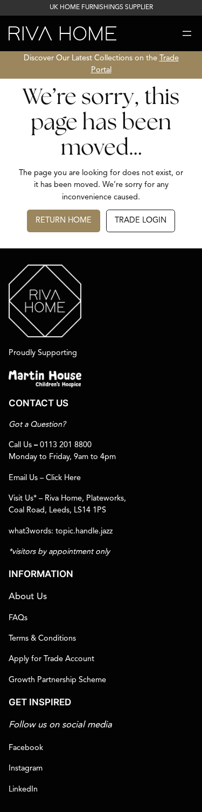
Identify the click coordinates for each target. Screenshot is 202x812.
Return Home (64, 221)
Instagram (26, 769)
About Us (28, 596)
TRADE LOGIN (140, 221)
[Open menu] (186, 33)
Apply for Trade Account (51, 659)
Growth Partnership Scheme (57, 680)
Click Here (63, 478)
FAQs (18, 618)
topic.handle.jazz (84, 532)
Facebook (26, 748)
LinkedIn (23, 790)
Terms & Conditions (42, 639)
